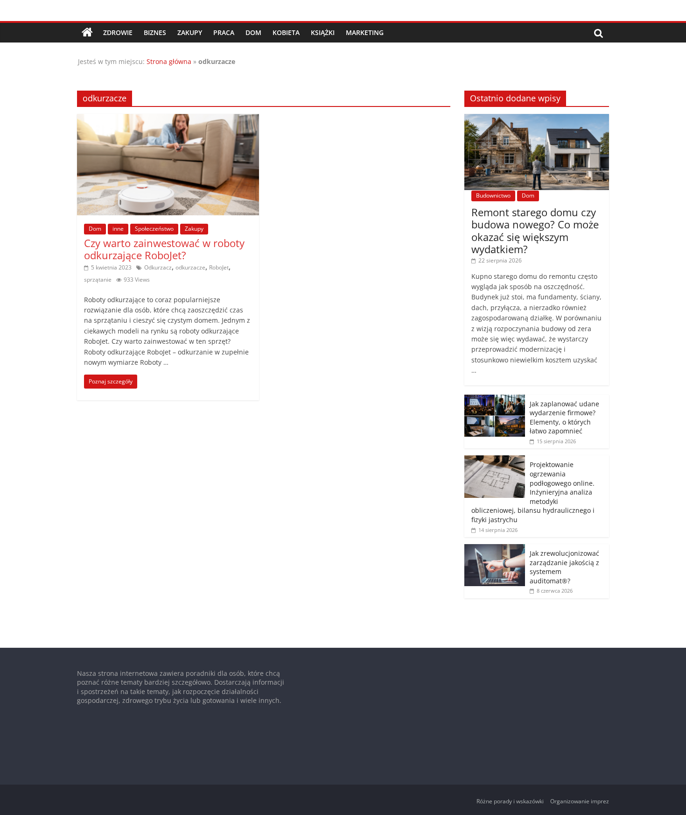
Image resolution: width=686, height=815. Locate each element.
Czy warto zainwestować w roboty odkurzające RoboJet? (164, 249)
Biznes (155, 32)
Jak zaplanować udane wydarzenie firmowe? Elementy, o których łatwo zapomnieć (564, 417)
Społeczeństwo (154, 229)
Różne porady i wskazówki (510, 801)
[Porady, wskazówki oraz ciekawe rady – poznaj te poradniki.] (87, 33)
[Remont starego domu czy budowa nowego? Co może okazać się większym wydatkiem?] (536, 118)
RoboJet (219, 267)
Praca (223, 32)
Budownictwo (493, 195)
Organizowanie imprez (579, 801)
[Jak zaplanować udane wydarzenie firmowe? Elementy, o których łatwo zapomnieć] (494, 399)
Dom (253, 32)
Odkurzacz (158, 267)
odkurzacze (190, 267)
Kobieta (286, 32)
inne (118, 229)
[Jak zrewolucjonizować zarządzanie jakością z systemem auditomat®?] (494, 549)
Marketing (365, 32)
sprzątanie (98, 279)
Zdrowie (118, 32)
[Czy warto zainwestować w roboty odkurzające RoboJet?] (168, 119)
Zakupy (189, 32)
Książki (323, 32)
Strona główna (169, 61)
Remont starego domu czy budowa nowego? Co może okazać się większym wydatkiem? (535, 230)
